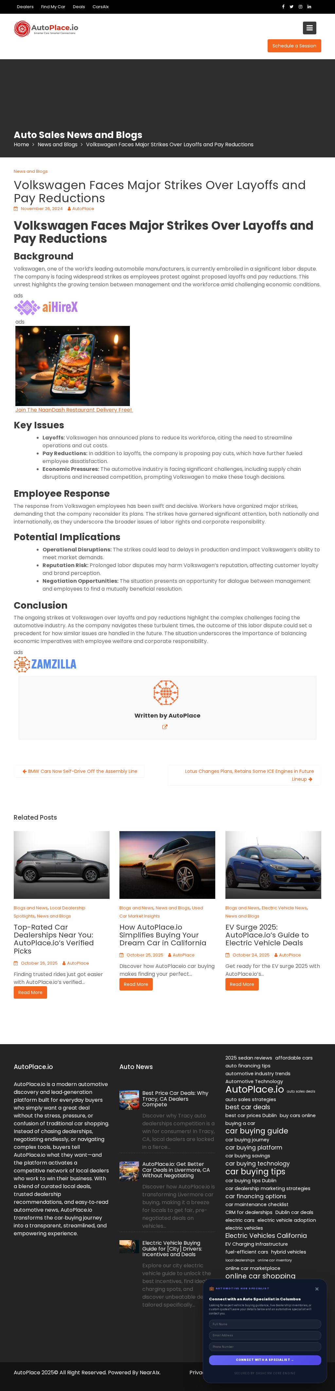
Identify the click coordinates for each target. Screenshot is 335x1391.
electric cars (240, 1220)
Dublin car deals (294, 1212)
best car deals (247, 1107)
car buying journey (247, 1139)
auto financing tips (248, 1065)
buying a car (240, 1123)
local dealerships (240, 1260)
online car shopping (260, 1276)
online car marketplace (252, 1268)
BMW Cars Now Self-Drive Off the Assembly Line (82, 771)
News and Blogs (31, 171)
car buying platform (253, 1147)
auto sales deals (301, 1091)
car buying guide (256, 1131)
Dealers (25, 7)
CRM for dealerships (249, 1212)
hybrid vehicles (288, 1252)
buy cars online (298, 1115)
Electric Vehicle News (284, 908)
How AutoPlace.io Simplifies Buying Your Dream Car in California (162, 935)
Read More (30, 992)
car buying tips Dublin (250, 1180)
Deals (79, 7)
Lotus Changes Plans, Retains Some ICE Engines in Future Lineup (249, 775)
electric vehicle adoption (286, 1220)
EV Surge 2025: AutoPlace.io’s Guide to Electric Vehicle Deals (267, 935)
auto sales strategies (250, 1099)
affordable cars (294, 1058)
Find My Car (53, 7)
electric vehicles (244, 1228)
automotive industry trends (258, 1073)
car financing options (255, 1196)
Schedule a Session (294, 46)
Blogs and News (31, 908)
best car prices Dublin (251, 1115)
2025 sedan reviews (248, 1058)
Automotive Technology (254, 1081)
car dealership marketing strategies (267, 1188)
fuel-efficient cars (246, 1252)
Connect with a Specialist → (265, 1360)
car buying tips (255, 1172)
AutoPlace (83, 208)
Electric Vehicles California (266, 1236)
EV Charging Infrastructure (256, 1244)
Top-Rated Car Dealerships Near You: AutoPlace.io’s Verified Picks (54, 939)
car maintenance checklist (257, 1204)
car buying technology (257, 1164)
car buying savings (247, 1155)
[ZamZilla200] (46, 664)
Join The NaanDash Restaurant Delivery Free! (74, 410)
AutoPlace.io (254, 1089)
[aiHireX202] (46, 308)
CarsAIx (101, 7)
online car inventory (275, 1260)
